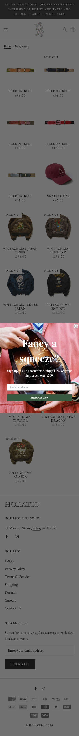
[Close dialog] (76, 326)
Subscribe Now (39, 397)
